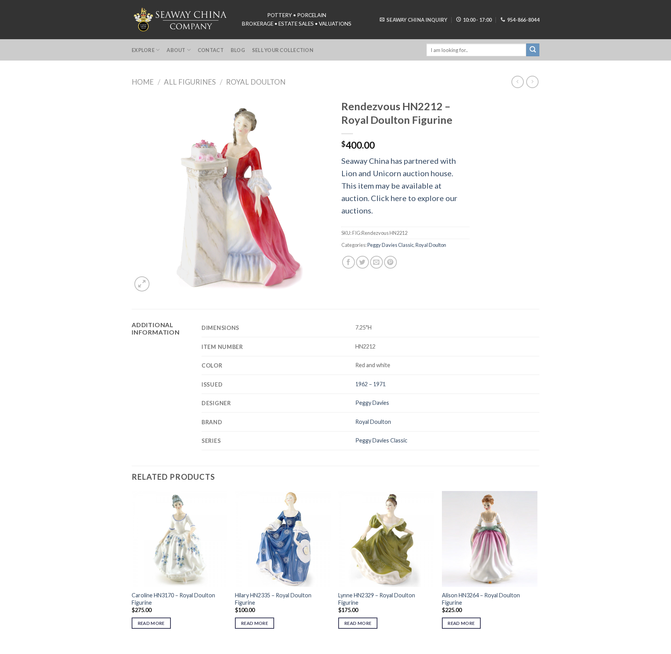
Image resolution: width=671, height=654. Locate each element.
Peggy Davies (372, 402)
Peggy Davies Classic (390, 245)
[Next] (537, 567)
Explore (143, 50)
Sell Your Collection (282, 50)
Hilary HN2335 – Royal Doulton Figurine (273, 599)
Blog (238, 50)
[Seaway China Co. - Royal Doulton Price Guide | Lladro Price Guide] (181, 19)
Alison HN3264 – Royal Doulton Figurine (481, 599)
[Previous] (132, 567)
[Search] (532, 50)
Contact (211, 50)
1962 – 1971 (370, 384)
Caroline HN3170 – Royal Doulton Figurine (173, 599)
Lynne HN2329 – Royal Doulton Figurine (376, 599)
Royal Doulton (255, 82)
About (176, 50)
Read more (151, 623)
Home (143, 82)
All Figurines (190, 82)
